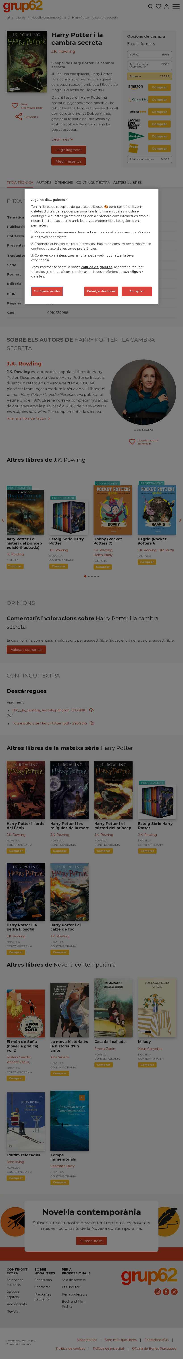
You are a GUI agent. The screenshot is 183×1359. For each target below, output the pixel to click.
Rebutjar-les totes (101, 291)
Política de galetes (96, 267)
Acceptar (136, 291)
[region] (91, 246)
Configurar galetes (47, 291)
